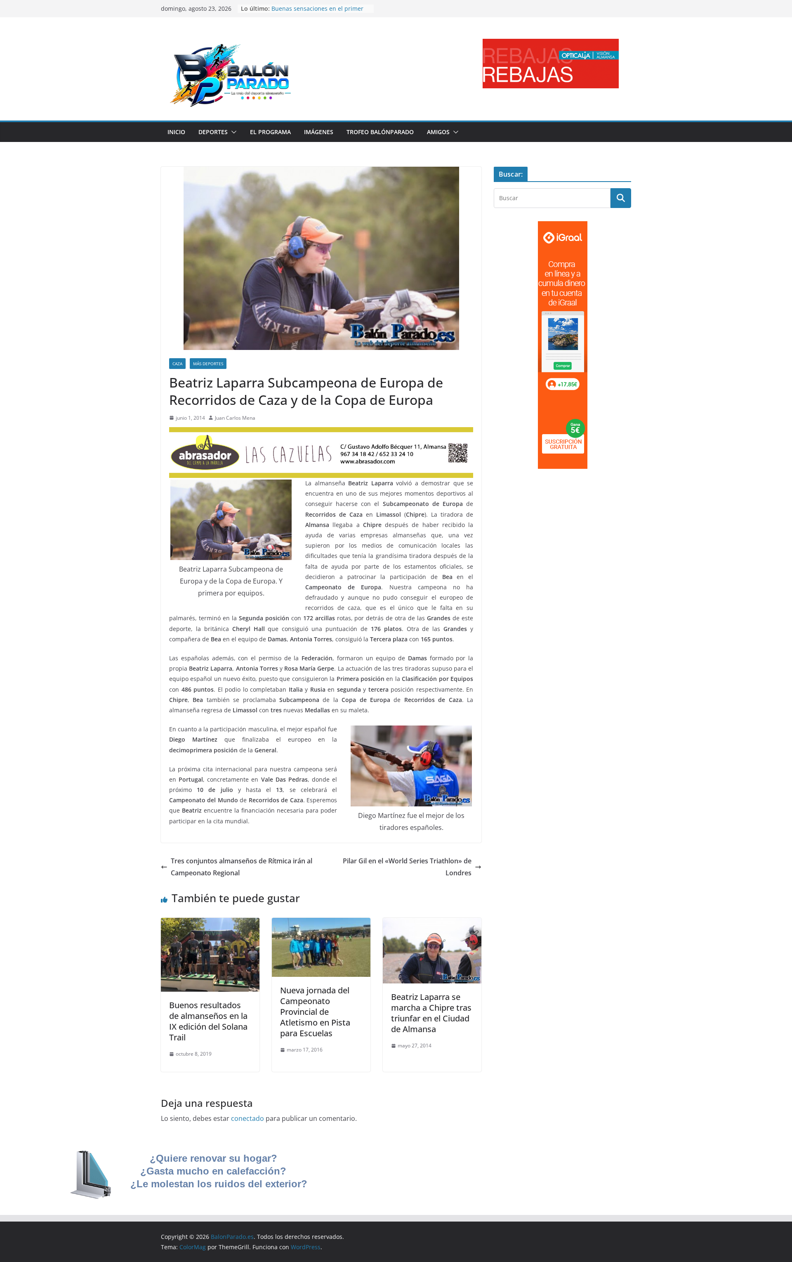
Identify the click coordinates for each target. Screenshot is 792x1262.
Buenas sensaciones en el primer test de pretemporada (317, 13)
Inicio (176, 132)
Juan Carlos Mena (235, 417)
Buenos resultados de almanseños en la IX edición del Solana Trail (208, 1021)
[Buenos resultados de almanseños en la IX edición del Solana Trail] (210, 923)
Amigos (438, 132)
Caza (177, 363)
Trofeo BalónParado (380, 132)
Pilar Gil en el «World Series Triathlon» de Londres (407, 866)
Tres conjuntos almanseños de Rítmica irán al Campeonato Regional (241, 866)
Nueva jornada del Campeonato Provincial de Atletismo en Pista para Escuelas (315, 1012)
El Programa (270, 132)
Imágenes (318, 132)
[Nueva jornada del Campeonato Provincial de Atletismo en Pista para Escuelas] (321, 923)
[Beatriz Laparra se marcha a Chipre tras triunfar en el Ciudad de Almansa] (432, 923)
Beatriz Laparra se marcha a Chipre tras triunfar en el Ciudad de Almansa (431, 1013)
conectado (247, 1118)
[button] (232, 132)
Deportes (213, 132)
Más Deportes (208, 363)
